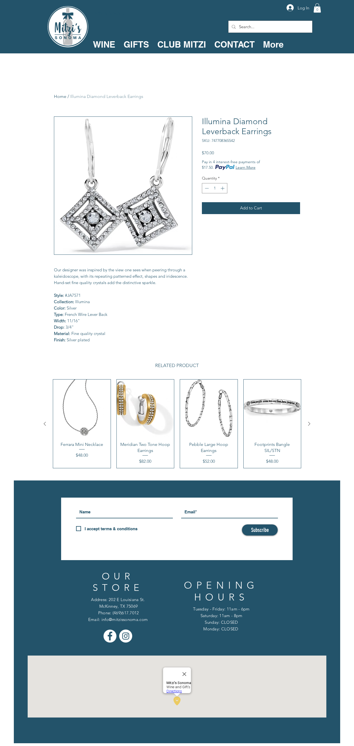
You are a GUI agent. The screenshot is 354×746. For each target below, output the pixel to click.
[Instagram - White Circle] (125, 636)
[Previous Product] (44, 423)
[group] (177, 424)
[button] (317, 7)
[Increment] (223, 188)
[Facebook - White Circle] (109, 636)
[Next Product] (309, 423)
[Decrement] (206, 188)
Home (60, 96)
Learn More (246, 167)
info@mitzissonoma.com (124, 619)
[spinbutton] (215, 188)
